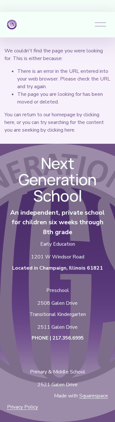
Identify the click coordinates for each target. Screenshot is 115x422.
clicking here (60, 130)
